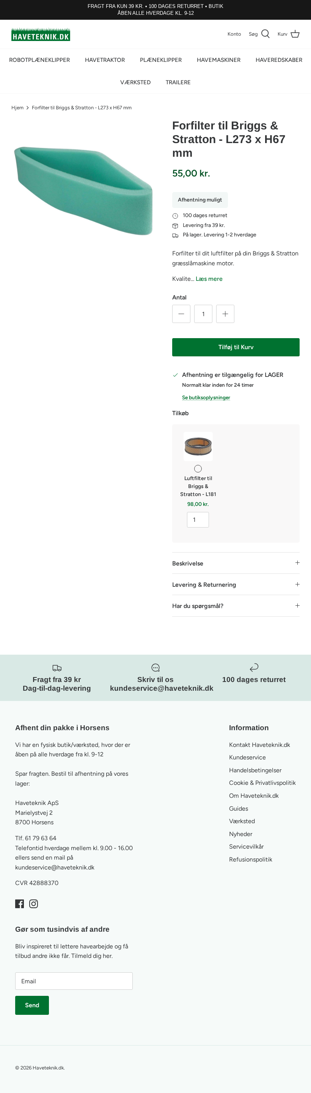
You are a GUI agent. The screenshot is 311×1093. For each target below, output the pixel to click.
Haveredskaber (279, 60)
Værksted (135, 82)
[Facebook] (19, 903)
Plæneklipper (161, 60)
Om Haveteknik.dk (254, 795)
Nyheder (240, 834)
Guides (238, 808)
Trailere (178, 82)
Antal (179, 297)
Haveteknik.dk (48, 1068)
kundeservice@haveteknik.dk (54, 867)
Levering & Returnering (204, 584)
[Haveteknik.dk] (40, 34)
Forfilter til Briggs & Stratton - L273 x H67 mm (82, 107)
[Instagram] (33, 903)
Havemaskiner (218, 60)
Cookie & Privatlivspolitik (262, 782)
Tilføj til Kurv (236, 347)
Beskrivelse (187, 563)
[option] (83, 191)
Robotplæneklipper (39, 60)
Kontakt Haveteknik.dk (259, 744)
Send (32, 1005)
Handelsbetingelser (255, 770)
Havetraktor (105, 60)
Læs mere (209, 278)
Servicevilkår (246, 846)
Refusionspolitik (250, 859)
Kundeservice (247, 757)
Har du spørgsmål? (197, 605)
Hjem (17, 107)
